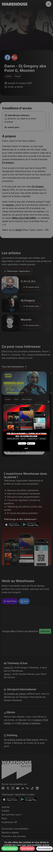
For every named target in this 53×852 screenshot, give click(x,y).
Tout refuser (27, 848)
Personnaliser (44, 848)
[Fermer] (48, 402)
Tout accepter (10, 848)
